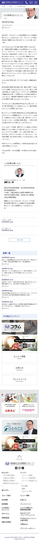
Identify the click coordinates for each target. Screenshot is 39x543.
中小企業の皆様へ (9, 475)
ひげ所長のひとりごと (12, 6)
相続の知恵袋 (6, 522)
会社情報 (5, 500)
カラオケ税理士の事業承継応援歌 (26, 509)
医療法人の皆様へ (9, 480)
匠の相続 (25, 486)
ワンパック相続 (27, 475)
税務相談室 (5, 518)
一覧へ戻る (19, 240)
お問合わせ (24, 524)
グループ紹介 (6, 495)
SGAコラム (6, 513)
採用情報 (5, 504)
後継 (23, 489)
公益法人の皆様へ (9, 478)
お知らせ (19, 369)
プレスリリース (19, 380)
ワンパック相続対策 (28, 478)
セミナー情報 (19, 357)
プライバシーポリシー (27, 528)
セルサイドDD (27, 491)
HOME (3, 6)
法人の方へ (5, 472)
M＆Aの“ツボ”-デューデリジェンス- (27, 514)
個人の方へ (5, 490)
